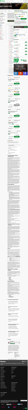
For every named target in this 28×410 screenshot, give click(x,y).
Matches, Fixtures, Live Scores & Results (12, 150)
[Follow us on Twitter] (25, 361)
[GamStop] (20, 404)
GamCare (10, 295)
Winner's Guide (2, 395)
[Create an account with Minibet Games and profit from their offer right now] (10, 96)
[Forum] (21, 60)
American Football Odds (3, 371)
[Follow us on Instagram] (22, 361)
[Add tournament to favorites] (8, 25)
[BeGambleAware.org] (3, 404)
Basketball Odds (2, 370)
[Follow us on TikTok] (26, 361)
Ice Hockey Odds (2, 372)
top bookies (12, 177)
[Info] (26, 408)
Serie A (12, 371)
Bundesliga (12, 372)
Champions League (13, 368)
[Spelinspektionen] (8, 407)
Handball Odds (2, 373)
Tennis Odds (2, 369)
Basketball (10, 277)
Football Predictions (13, 383)
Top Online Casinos (3, 383)
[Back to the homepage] (2, 0)
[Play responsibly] (14, 404)
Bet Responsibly (10, 153)
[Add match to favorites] (8, 26)
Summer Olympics (10, 187)
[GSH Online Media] (14, 407)
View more (16, 126)
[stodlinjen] (3, 407)
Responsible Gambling (11, 296)
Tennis (9, 278)
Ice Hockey (10, 279)
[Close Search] (21, 1)
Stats (8, 151)
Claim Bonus (16, 83)
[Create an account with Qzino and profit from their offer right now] (10, 138)
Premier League (13, 369)
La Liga (12, 370)
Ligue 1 (12, 373)
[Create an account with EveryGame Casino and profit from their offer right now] (10, 128)
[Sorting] (12, 11)
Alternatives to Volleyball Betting (11, 152)
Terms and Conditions (3, 393)
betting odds (11, 173)
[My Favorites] (23, 1)
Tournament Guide (3, 394)
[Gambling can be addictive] (8, 404)
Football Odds (2, 368)
